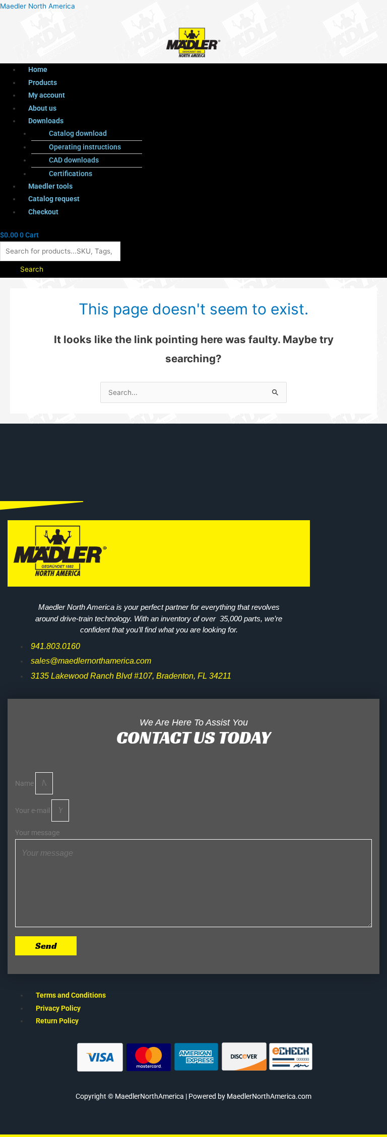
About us (42, 108)
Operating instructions (85, 147)
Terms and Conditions (71, 995)
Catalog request (54, 199)
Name (25, 783)
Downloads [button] (45, 121)
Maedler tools (50, 186)
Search (31, 269)
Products (42, 82)
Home (37, 69)
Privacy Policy (58, 1008)
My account (46, 95)
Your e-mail (33, 810)
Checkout (43, 212)
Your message (37, 833)
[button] (175, 121)
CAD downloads (74, 160)
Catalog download (78, 133)
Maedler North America (37, 6)
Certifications (70, 174)
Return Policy (57, 1021)
